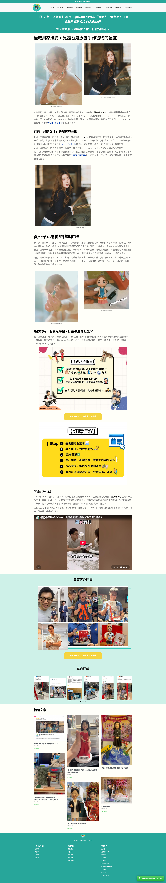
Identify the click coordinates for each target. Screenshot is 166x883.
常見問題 (70, 855)
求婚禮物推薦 (105, 806)
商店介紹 (37, 849)
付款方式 (70, 852)
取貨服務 (70, 849)
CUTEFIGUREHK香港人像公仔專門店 (83, 840)
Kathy (86, 137)
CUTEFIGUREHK (55, 123)
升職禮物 (103, 860)
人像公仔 (117, 497)
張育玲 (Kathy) (101, 112)
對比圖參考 (38, 857)
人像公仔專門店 (39, 846)
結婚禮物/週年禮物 (106, 866)
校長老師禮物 (105, 863)
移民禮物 (103, 857)
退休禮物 (103, 849)
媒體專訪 (37, 852)
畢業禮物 (103, 869)
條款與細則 (71, 860)
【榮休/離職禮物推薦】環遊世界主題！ (114, 768)
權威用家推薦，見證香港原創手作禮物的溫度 (75, 38)
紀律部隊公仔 (105, 852)
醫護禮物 (103, 855)
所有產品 (37, 855)
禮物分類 (104, 846)
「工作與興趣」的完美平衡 (76, 823)
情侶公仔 (103, 872)
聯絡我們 (70, 857)
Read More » (37, 748)
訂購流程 (71, 846)
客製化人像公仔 (84, 29)
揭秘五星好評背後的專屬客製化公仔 (46, 744)
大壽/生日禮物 (105, 875)
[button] (80, 701)
